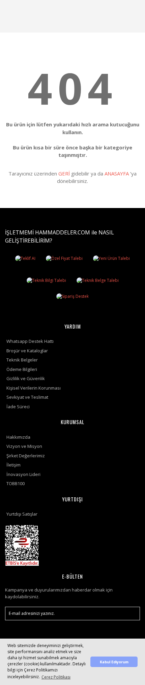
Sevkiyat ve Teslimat (27, 397)
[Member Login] (115, 8)
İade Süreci (18, 406)
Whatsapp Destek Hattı (30, 341)
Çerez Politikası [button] (55, 677)
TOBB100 (15, 483)
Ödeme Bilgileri (21, 369)
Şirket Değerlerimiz (25, 456)
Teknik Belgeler (22, 360)
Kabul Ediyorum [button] (114, 661)
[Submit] (131, 613)
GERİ (64, 173)
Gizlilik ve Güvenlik (25, 378)
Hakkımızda (18, 437)
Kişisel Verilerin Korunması (33, 388)
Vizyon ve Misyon (24, 446)
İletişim (13, 465)
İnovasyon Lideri (23, 474)
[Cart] (131, 8)
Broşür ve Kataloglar (27, 351)
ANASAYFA (117, 173)
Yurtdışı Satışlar (21, 514)
